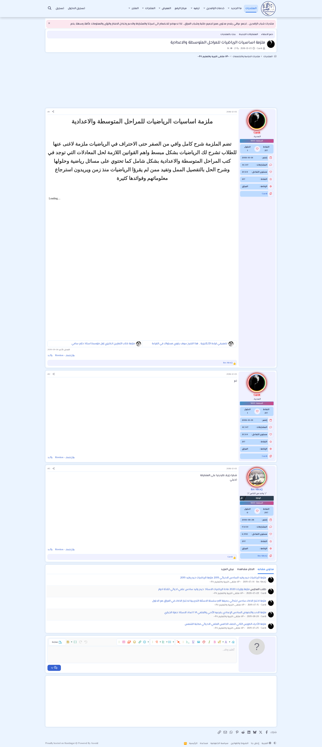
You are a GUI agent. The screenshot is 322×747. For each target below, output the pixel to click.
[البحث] (49, 9)
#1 (48, 112)
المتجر (135, 8)
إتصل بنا (255, 743)
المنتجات (150, 8)
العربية (265, 743)
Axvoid (94, 743)
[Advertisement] (161, 84)
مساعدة (204, 743)
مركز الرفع (181, 8)
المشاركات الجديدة (248, 34)
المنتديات (251, 8)
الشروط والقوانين (239, 743)
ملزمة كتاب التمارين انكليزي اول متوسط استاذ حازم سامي (103, 344)
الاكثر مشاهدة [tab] (245, 569)
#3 (48, 468)
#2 (48, 374)
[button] (228, 8)
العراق (245, 186)
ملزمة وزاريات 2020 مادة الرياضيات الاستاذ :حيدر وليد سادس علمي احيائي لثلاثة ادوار (204, 589)
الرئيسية (193, 743)
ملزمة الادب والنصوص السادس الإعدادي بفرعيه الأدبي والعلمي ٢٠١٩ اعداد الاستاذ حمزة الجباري (215, 613)
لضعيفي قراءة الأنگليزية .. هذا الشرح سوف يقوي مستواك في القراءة (189, 344)
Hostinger (69, 743)
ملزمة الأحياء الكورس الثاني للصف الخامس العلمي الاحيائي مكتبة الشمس (225, 624)
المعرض (166, 8)
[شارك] (53, 112)
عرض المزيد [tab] (227, 569)
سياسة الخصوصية (219, 743)
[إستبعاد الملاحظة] (49, 23)
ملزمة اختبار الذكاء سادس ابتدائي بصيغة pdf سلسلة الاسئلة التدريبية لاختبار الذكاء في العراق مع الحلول (209, 601)
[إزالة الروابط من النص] (178, 642)
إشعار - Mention (63, 355)
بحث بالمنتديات (228, 34)
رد (48, 355)
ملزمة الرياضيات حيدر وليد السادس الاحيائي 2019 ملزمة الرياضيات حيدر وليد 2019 (223, 578)
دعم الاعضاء (267, 34)
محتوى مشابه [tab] (266, 569)
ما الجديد (236, 8)
